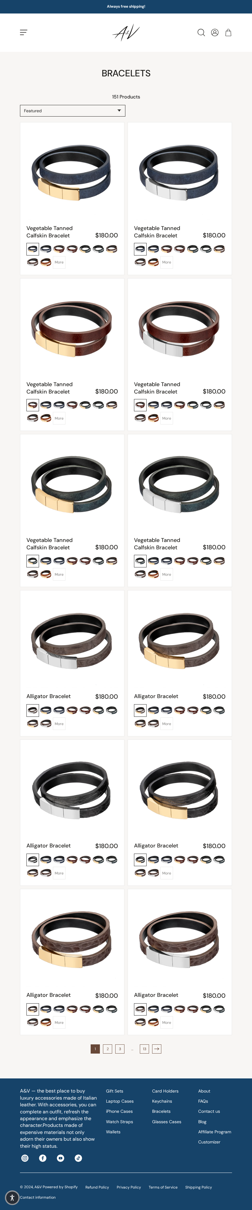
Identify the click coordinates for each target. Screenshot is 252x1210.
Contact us (209, 1111)
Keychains (162, 1101)
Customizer (209, 1142)
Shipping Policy (198, 1187)
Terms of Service (163, 1187)
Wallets (113, 1132)
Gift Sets (114, 1091)
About (204, 1091)
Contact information (38, 1197)
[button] (12, 1197)
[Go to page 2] (156, 1049)
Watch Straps (119, 1121)
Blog (202, 1121)
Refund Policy (97, 1187)
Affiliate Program (214, 1132)
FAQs (203, 1101)
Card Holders (165, 1091)
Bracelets (161, 1111)
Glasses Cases (166, 1121)
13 (144, 1049)
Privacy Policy (129, 1187)
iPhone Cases (119, 1111)
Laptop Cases (120, 1101)
